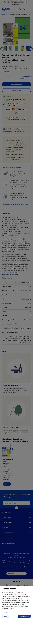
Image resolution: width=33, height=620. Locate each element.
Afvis (5, 616)
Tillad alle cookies (24, 616)
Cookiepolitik (21, 606)
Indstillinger (5, 612)
